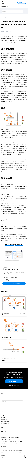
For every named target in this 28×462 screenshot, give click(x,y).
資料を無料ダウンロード (14, 283)
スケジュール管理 (10, 444)
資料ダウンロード (22, 2)
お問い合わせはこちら (14, 385)
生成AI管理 (17, 437)
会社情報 (3, 455)
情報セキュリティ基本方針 (6, 453)
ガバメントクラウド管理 (6, 439)
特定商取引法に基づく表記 (16, 450)
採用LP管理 (3, 446)
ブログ (2, 393)
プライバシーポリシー (5, 450)
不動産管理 (3, 444)
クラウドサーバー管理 (17, 441)
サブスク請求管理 (18, 444)
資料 (14, 381)
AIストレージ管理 (10, 437)
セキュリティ (4, 396)
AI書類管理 (3, 437)
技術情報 (15, 453)
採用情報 (19, 453)
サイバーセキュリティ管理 (6, 441)
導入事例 (4, 17)
